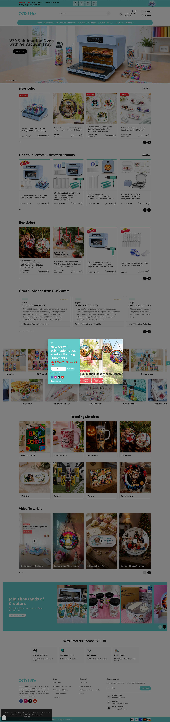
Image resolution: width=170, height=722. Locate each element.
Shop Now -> (55, 373)
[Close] (121, 340)
